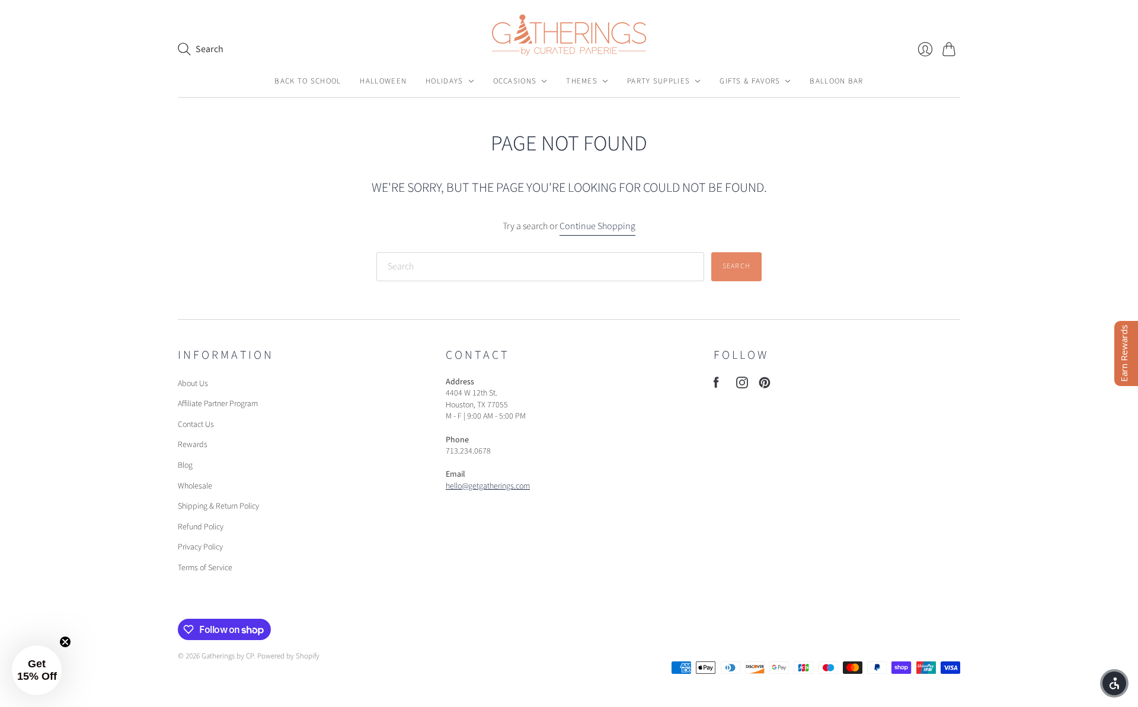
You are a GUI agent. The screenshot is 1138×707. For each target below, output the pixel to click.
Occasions (515, 81)
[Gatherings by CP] (569, 35)
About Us (193, 384)
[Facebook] (716, 385)
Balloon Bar (836, 81)
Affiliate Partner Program (218, 404)
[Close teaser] (65, 642)
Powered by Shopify (288, 656)
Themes (581, 81)
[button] (37, 670)
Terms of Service (205, 568)
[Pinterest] (765, 385)
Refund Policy (200, 527)
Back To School (307, 81)
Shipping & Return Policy (218, 506)
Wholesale (195, 486)
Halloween (383, 81)
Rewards (192, 445)
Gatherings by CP (228, 656)
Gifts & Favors (750, 81)
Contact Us (196, 424)
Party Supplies (658, 81)
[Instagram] (742, 385)
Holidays (444, 81)
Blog (185, 465)
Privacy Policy (200, 547)
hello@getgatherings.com (488, 486)
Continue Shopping (597, 226)
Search (736, 266)
